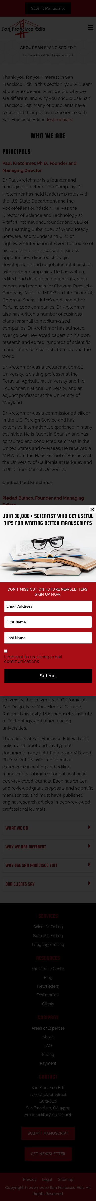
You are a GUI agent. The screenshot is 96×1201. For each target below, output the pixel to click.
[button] (92, 509)
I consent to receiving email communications (33, 659)
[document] (48, 600)
